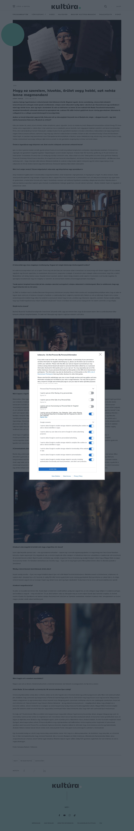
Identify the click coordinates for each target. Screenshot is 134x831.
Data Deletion (56, 476)
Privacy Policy (78, 476)
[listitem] (67, 389)
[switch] (91, 393)
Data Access (67, 476)
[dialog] (67, 415)
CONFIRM (53, 469)
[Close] (101, 355)
